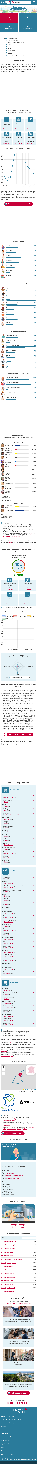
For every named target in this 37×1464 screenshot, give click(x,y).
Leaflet (26, 1089)
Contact (3, 1451)
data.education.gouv (7, 1056)
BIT (31, 533)
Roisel (6, 802)
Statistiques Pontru (7, 1281)
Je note (7, 1447)
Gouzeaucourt (8, 1007)
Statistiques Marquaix (8, 1277)
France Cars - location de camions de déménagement (18, 1460)
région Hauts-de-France (10, 66)
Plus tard (23, 1447)
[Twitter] (7, 1454)
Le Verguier (6, 1129)
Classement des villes (7, 1416)
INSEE (29, 196)
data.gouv (22, 745)
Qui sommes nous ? (30, 1462)
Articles (10, 53)
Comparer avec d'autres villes (19, 204)
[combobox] (21, 2)
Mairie (10, 46)
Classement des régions (8, 1423)
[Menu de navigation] (34, 2)
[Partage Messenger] (25, 1403)
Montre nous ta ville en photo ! (20, 1227)
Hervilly (19, 1129)
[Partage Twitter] (11, 1403)
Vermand (7, 974)
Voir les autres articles (19, 1393)
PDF (9, 55)
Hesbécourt (30, 1127)
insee (10, 542)
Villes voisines (12, 51)
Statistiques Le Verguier (8, 1245)
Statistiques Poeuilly (7, 1291)
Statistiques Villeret (7, 1256)
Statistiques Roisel (7, 1266)
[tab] (18, 1221)
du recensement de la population (17, 535)
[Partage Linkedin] (15, 1403)
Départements (5, 1430)
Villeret (25, 1129)
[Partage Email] (29, 1403)
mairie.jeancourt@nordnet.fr (14, 1176)
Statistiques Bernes (7, 1284)
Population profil (13, 38)
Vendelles (7, 990)
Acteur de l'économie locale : (19, 1302)
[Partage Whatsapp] (22, 1403)
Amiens (6, 999)
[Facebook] (2, 1454)
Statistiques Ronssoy (7, 1270)
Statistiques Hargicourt (8, 1263)
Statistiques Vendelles (8, 1248)
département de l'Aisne (28, 64)
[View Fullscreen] (3, 1073)
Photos (10, 49)
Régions (3, 1426)
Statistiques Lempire (7, 1274)
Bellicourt (7, 819)
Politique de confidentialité (17, 1462)
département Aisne (9, 1121)
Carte (9, 44)
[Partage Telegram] (18, 1403)
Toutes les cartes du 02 (14, 1133)
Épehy (6, 862)
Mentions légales (5, 1462)
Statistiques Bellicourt (8, 1288)
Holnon (6, 892)
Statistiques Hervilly (7, 1252)
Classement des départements (11, 1419)
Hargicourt (7, 1003)
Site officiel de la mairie (12, 1178)
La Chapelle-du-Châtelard (12, 815)
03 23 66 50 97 (9, 1173)
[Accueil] (5, 2)
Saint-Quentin (8, 797)
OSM (34, 1089)
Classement (6, 129)
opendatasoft (23, 1046)
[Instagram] (12, 1454)
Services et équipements (16, 42)
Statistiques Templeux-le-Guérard (12, 1259)
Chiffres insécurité (13, 40)
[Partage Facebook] (8, 1403)
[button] (20, 1075)
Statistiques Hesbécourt (8, 1241)
